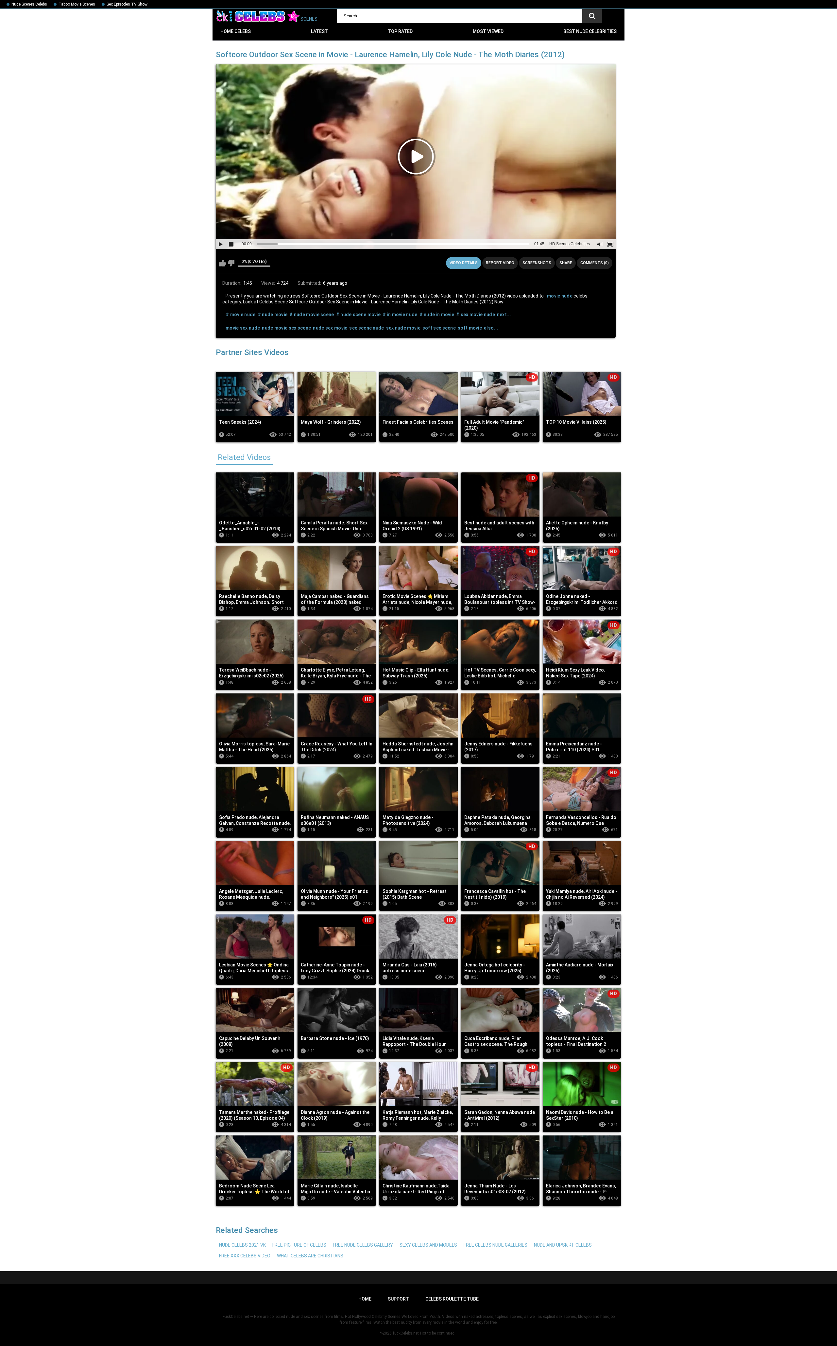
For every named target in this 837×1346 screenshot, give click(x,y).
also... (491, 328)
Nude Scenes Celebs (29, 4)
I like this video (222, 263)
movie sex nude (243, 328)
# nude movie (273, 314)
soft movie (470, 328)
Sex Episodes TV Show (127, 4)
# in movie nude (400, 314)
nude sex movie (330, 328)
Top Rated (400, 31)
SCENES (308, 19)
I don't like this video (231, 263)
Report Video (500, 263)
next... (504, 314)
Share (565, 263)
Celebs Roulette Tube (452, 1299)
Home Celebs (235, 31)
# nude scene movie (358, 314)
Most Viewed (488, 31)
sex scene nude (366, 328)
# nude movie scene (311, 314)
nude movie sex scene (286, 328)
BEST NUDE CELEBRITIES (590, 31)
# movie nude (241, 314)
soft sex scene (439, 328)
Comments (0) (594, 263)
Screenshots (536, 263)
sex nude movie (403, 328)
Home (364, 1299)
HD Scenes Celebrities (569, 244)
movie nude (559, 295)
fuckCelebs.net (406, 1333)
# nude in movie (436, 314)
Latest (319, 31)
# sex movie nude (475, 314)
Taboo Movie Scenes (77, 4)
